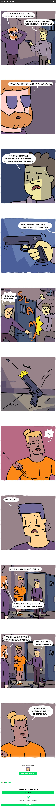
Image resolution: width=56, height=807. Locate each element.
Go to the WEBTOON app (28, 804)
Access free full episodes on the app (28, 773)
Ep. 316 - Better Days (10, 1)
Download (28, 792)
